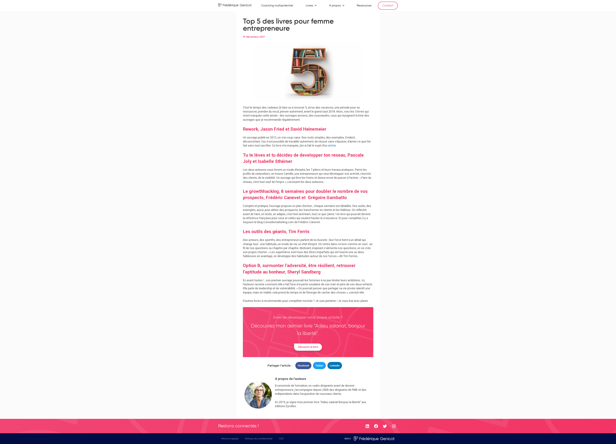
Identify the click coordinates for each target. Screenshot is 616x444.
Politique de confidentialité (258, 439)
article (332, 145)
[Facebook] (376, 426)
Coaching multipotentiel (277, 5)
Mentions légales (230, 439)
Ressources (364, 5)
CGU (281, 439)
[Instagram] (394, 426)
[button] (303, 365)
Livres (309, 5)
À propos (335, 5)
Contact (387, 5)
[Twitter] (385, 426)
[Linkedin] (367, 426)
